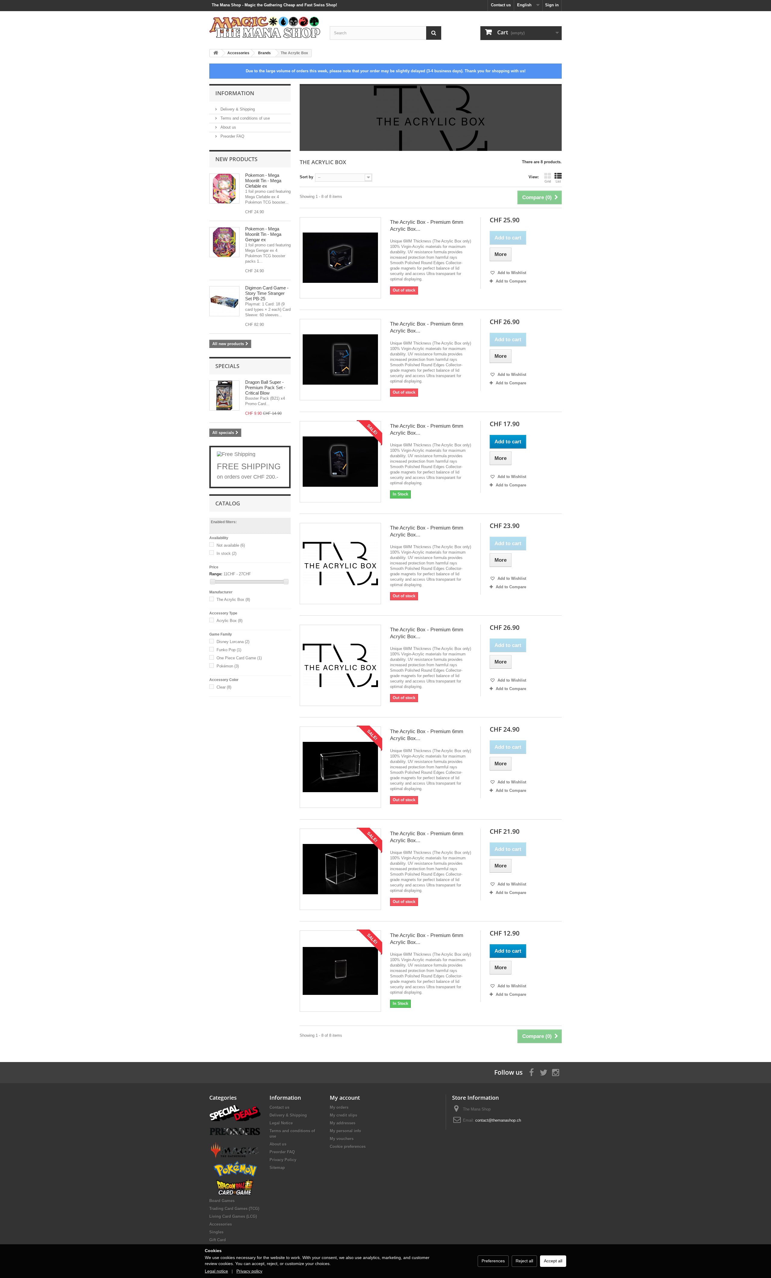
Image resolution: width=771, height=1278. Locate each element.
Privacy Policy (283, 1160)
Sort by (306, 177)
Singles (216, 1232)
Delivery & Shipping (237, 109)
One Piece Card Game (239, 658)
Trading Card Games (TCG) (234, 1208)
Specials (227, 366)
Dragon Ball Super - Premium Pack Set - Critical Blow (265, 387)
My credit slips (343, 1115)
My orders (339, 1107)
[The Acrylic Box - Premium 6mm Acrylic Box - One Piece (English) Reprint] (340, 563)
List (558, 181)
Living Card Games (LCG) (233, 1216)
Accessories (220, 1224)
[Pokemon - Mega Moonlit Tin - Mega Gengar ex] (224, 242)
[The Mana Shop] (265, 27)
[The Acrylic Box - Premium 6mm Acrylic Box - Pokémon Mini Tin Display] (340, 665)
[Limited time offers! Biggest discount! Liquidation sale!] (235, 1112)
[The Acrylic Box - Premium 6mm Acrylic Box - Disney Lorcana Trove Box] (340, 869)
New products (236, 159)
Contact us (501, 5)
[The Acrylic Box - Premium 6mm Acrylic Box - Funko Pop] (340, 461)
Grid (548, 181)
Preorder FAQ (231, 136)
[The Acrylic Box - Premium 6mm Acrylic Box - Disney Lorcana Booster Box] (340, 767)
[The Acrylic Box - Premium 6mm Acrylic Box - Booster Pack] (340, 971)
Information (234, 93)
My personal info (345, 1131)
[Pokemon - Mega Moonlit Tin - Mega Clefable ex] (224, 188)
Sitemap (277, 1167)
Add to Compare (511, 281)
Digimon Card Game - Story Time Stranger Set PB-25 (267, 293)
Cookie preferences (348, 1146)
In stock (226, 553)
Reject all (524, 1260)
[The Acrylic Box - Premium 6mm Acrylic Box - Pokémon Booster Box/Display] (340, 257)
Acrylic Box (229, 620)
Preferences (493, 1260)
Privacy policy (249, 1271)
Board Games (222, 1200)
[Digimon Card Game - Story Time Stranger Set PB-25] (224, 301)
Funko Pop (229, 650)
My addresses (342, 1123)
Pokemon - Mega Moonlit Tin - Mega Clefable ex (263, 181)
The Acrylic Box (233, 599)
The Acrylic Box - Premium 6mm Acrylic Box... (426, 225)
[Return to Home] (215, 53)
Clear (224, 687)
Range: (215, 574)
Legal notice (216, 1271)
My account (345, 1097)
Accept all (553, 1260)
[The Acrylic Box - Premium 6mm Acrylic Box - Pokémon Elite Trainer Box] (340, 359)
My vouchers (342, 1138)
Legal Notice (281, 1123)
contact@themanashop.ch (498, 1120)
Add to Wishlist (511, 272)
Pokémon (228, 666)
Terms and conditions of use (244, 118)
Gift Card (217, 1240)
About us (227, 127)
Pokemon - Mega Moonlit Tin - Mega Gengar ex (263, 234)
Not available (231, 545)
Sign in (552, 5)
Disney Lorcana (233, 641)
